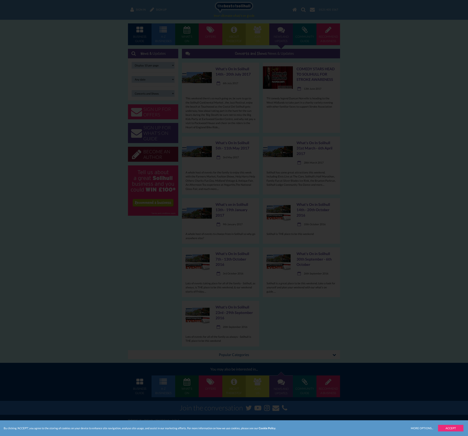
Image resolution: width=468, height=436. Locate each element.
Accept (451, 428)
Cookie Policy (267, 428)
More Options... (422, 428)
